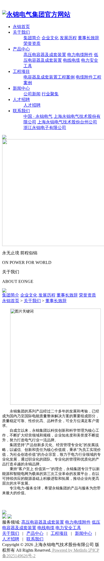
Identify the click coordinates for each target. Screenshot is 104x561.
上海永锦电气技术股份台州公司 (67, 122)
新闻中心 (21, 88)
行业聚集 (50, 94)
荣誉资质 (32, 43)
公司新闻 (32, 94)
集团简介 (32, 38)
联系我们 (21, 110)
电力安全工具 (68, 527)
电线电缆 (71, 60)
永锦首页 (21, 26)
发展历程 (68, 38)
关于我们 (21, 32)
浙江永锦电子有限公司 (44, 127)
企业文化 (50, 38)
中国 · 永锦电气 (38, 116)
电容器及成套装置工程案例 (49, 77)
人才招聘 (21, 99)
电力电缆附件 (80, 54)
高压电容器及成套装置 (44, 54)
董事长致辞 (88, 38)
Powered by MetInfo (69, 550)
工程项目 (21, 71)
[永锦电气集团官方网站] (36, 14)
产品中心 (21, 49)
